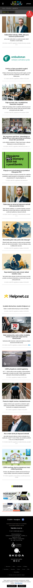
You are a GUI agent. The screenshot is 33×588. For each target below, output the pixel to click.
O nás (23, 569)
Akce (14, 566)
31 (19, 486)
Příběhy (25, 566)
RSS (28, 569)
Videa (18, 569)
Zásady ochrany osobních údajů (16, 574)
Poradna (13, 569)
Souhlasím (22, 586)
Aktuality (8, 8)
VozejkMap (16, 572)
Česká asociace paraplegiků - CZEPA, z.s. (16, 535)
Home (3, 8)
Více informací (18, 583)
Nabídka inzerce (16, 528)
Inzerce (19, 566)
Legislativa (15, 8)
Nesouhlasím (11, 586)
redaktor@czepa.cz (18, 531)
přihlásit (28, 3)
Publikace (6, 569)
